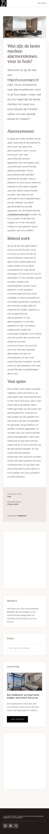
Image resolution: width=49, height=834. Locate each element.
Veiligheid (21, 516)
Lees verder (19, 720)
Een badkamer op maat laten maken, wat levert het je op (23, 696)
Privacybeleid (17, 818)
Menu (43, 3)
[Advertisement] (24, 560)
